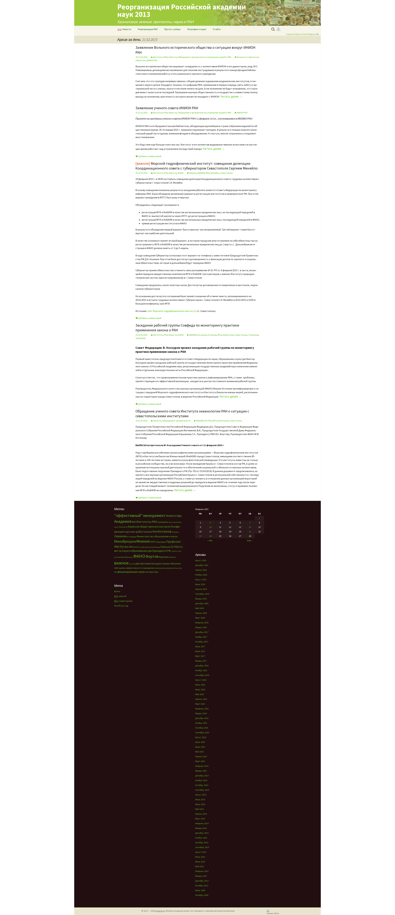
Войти (117, 591)
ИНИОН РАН (151, 60)
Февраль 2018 (201, 622)
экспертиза (151, 571)
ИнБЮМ (201, 173)
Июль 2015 (200, 742)
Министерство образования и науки (157, 536)
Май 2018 (199, 608)
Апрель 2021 (201, 570)
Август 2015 (200, 737)
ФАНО (181, 173)
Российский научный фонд (149, 547)
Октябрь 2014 (201, 785)
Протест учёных (172, 29)
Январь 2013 (201, 876)
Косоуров (202, 334)
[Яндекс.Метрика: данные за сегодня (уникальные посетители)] (273, 911)
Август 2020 (200, 579)
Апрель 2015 (201, 756)
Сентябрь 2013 (202, 847)
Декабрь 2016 (201, 665)
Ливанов (120, 536)
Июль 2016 (200, 684)
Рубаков (165, 546)
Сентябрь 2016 (202, 675)
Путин (124, 547)
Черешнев (140, 338)
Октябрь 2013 (201, 842)
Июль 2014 (200, 799)
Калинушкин (162, 522)
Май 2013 (199, 866)
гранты (132, 564)
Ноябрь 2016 (201, 670)
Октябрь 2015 (201, 727)
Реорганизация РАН (148, 29)
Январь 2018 (201, 627)
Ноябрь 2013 (201, 837)
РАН (131, 546)
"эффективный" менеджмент (140, 515)
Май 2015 (199, 751)
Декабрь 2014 (201, 775)
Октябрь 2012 (201, 885)
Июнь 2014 (200, 804)
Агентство (174, 515)
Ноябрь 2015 (201, 723)
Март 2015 (200, 761)
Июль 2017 (200, 646)
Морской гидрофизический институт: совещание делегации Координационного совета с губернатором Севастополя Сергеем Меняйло (196, 166)
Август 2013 (200, 852)
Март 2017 (200, 656)
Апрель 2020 (201, 589)
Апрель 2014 (201, 813)
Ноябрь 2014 (201, 780)
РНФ (135, 547)
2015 (305, 34)
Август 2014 (200, 794)
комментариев (123, 601)
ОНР (152, 541)
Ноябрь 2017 (201, 637)
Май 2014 (199, 809)
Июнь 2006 (200, 890)
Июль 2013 (200, 856)
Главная (289, 34)
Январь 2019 (201, 598)
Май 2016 (199, 694)
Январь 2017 (201, 660)
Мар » (249, 540)
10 (210, 527)
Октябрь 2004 (201, 895)
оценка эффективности (130, 568)
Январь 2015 (201, 770)
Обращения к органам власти (192, 57)
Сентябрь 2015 (202, 732)
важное (192, 173)
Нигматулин (228, 334)
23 (200, 536)
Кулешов (175, 532)
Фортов (152, 556)
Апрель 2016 (201, 699)
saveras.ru (160, 910)
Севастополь (226, 173)
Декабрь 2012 (201, 880)
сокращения (148, 568)
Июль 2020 (200, 584)
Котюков (212, 334)
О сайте (217, 29)
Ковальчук (123, 527)
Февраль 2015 (201, 766)
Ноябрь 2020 (201, 574)
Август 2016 (200, 680)
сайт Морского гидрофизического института (172, 311)
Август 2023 (200, 560)
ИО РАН (207, 420)
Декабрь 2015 (201, 718)
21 (250, 531)
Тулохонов (253, 334)
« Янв (210, 540)
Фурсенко (164, 556)
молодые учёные (160, 563)
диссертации (143, 563)
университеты (171, 568)
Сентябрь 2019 (202, 593)
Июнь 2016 (200, 689)
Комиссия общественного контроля (149, 526)
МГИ (208, 173)
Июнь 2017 (200, 651)
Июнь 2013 (200, 861)
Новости (126, 29)
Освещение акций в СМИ (219, 57)
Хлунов (172, 557)
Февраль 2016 (201, 708)
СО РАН (174, 547)
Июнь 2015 (200, 746)
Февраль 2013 (201, 871)
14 (250, 527)
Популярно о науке (196, 29)
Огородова (160, 541)
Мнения (143, 541)
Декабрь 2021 (201, 565)
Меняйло (215, 173)
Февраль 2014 (201, 823)
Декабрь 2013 (201, 833)
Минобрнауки (125, 541)
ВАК (134, 521)
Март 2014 (200, 818)
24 (210, 536)
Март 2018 (200, 617)
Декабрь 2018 (201, 603)
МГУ (127, 537)
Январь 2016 (201, 713)
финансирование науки (131, 571)
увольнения (159, 568)
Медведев (133, 537)
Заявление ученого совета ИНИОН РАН (166, 108)
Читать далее (231, 96)
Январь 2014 (201, 828)
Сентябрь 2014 (202, 790)
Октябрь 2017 (201, 641)
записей (120, 596)
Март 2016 (200, 703)
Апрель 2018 (201, 613)
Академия (122, 521)
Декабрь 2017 (201, 632)
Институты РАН (160, 57)
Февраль (311, 34)
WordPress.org (121, 605)
